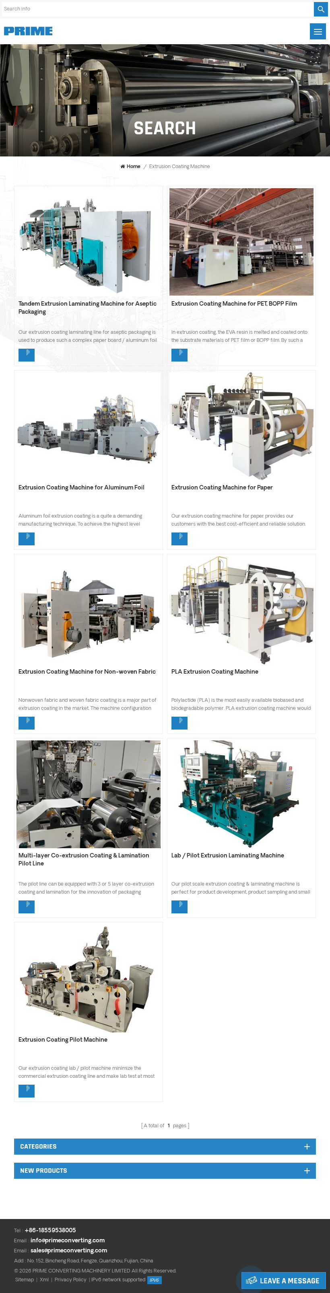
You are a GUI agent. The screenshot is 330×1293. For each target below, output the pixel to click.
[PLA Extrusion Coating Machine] (241, 663)
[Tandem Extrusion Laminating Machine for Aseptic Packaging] (88, 295)
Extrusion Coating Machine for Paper (222, 488)
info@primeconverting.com (68, 1241)
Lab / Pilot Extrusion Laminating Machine (227, 856)
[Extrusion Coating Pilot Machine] (88, 1031)
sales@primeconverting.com (69, 1251)
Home (133, 166)
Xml (44, 1280)
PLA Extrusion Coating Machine (214, 672)
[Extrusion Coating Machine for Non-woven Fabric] (88, 663)
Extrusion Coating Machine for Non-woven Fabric (87, 672)
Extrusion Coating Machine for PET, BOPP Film (234, 304)
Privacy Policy (71, 1280)
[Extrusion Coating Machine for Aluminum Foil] (88, 478)
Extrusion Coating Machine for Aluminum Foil (81, 488)
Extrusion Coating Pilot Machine (63, 1040)
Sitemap (24, 1280)
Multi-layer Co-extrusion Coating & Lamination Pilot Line (84, 860)
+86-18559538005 (50, 1231)
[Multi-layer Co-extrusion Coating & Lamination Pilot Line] (88, 846)
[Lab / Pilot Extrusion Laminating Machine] (241, 846)
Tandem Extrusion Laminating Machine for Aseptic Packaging (88, 308)
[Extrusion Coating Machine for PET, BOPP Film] (241, 295)
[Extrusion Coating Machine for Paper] (241, 478)
